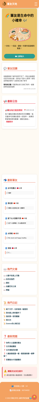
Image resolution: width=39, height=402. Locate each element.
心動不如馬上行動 (12, 276)
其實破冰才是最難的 (13, 360)
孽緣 (7, 290)
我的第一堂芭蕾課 (12, 316)
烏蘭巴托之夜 (11, 286)
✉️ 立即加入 (19, 56)
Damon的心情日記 (13, 323)
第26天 (8, 320)
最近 (7, 283)
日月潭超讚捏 (11, 346)
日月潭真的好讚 (12, 350)
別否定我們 (10, 279)
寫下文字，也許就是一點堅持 (17, 309)
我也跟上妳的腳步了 (13, 313)
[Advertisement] (19, 152)
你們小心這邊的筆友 (13, 343)
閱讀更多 (9, 122)
